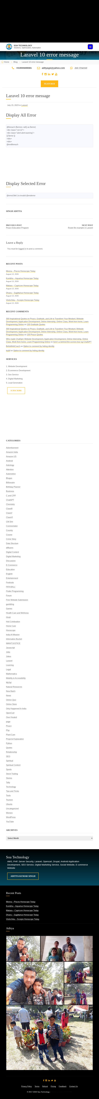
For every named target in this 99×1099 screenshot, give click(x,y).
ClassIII (9, 509)
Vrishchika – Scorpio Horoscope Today (22, 300)
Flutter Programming (15, 591)
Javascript (10, 648)
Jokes (8, 656)
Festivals (10, 582)
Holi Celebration (13, 622)
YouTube (10, 822)
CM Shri (9, 522)
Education (10, 569)
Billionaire (10, 483)
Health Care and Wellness (17, 613)
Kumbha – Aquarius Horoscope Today (22, 278)
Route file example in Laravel (80, 228)
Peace (9, 726)
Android (9, 461)
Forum (9, 596)
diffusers (9, 548)
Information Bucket (14, 639)
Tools (8, 795)
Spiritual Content (13, 765)
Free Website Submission (17, 600)
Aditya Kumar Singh (23, 876)
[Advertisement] (49, 26)
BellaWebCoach (13, 346)
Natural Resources (14, 687)
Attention (10, 469)
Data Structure (12, 543)
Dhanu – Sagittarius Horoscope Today (22, 293)
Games (9, 609)
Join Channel (80, 68)
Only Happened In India (16, 709)
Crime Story (11, 539)
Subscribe (16, 391)
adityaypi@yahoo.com (53, 68)
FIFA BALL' (11, 587)
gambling (10, 604)
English (9, 574)
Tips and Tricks (12, 791)
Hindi (8, 617)
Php (8, 730)
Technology (11, 787)
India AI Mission (13, 635)
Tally (8, 782)
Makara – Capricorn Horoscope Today (22, 286)
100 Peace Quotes (35, 335)
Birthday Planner (13, 487)
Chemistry (10, 504)
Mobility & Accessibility (16, 678)
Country (9, 530)
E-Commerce (11, 565)
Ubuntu (9, 804)
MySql (8, 682)
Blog (16, 62)
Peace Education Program (17, 228)
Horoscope (10, 630)
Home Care (11, 626)
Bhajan (9, 478)
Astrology (10, 465)
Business (10, 491)
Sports (9, 769)
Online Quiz (11, 700)
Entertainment (12, 578)
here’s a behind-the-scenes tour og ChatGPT (72, 342)
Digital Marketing (13, 556)
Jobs (8, 652)
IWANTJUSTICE (13, 643)
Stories (9, 778)
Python (9, 743)
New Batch (10, 691)
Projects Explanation (15, 739)
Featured (49, 84)
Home (6, 62)
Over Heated (11, 717)
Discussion (11, 561)
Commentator (12, 526)
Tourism (9, 800)
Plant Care (10, 735)
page (8, 722)
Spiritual (9, 761)
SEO (8, 756)
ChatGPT (10, 500)
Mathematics (11, 674)
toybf (8, 351)
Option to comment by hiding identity (38, 346)
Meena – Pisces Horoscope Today (20, 271)
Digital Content (12, 552)
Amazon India (12, 452)
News (8, 696)
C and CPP (11, 496)
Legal (8, 669)
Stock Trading (12, 774)
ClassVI (9, 517)
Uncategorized (12, 809)
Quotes (9, 748)
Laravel (24, 105)
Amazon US (11, 456)
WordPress (11, 817)
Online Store (11, 704)
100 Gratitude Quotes (36, 324)
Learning (10, 665)
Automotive (11, 474)
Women (9, 813)
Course (9, 535)
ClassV (9, 513)
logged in (22, 249)
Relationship (11, 752)
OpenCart (10, 713)
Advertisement (12, 448)
